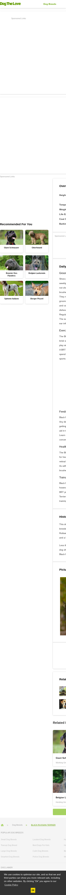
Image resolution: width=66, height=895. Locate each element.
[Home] (2, 825)
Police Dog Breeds (41, 857)
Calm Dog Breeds (40, 851)
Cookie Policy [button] (11, 885)
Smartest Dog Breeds (10, 857)
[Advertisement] (33, 53)
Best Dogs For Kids (41, 845)
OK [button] (33, 890)
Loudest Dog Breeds (42, 839)
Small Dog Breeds (9, 839)
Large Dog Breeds (9, 851)
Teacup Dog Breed (9, 845)
